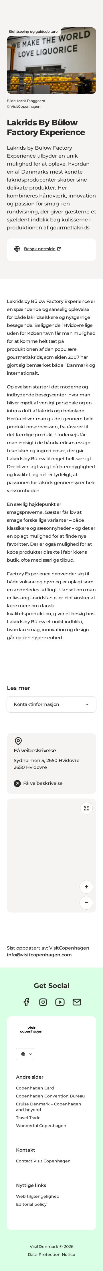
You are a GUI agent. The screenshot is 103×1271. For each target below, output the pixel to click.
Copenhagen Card (35, 1088)
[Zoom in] (86, 887)
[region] (51, 855)
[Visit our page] (43, 1002)
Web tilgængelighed (38, 1196)
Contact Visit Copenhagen (43, 1161)
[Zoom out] (86, 903)
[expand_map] (86, 808)
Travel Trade (28, 1117)
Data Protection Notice (51, 1254)
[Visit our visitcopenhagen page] (26, 1002)
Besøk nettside (40, 248)
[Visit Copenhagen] (31, 1029)
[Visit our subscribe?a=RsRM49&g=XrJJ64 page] (77, 1002)
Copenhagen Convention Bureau (50, 1096)
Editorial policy (31, 1204)
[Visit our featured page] (60, 1002)
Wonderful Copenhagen (41, 1125)
